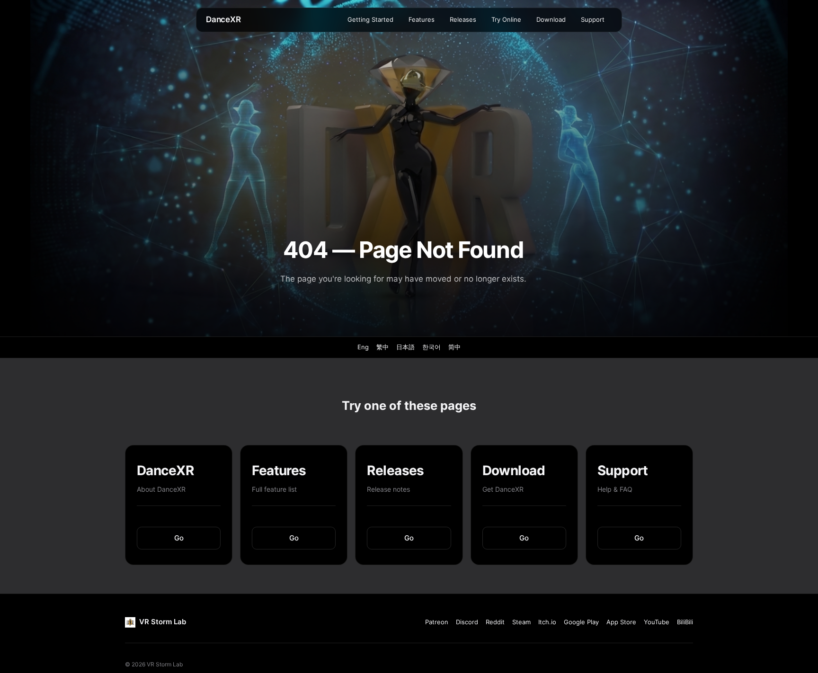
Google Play (581, 622)
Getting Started (370, 19)
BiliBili (685, 622)
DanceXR (223, 19)
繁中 (382, 347)
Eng (363, 347)
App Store (621, 622)
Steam (521, 622)
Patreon (436, 622)
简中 (454, 347)
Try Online (506, 19)
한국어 (431, 347)
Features (422, 19)
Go (179, 537)
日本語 (405, 347)
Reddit (495, 622)
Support (593, 19)
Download (551, 19)
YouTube (656, 622)
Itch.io (547, 622)
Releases (463, 19)
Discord (467, 622)
